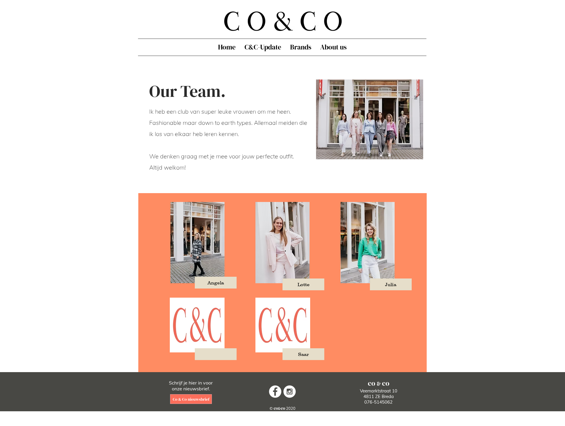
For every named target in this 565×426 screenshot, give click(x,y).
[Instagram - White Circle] (289, 391)
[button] (216, 283)
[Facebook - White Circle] (275, 391)
